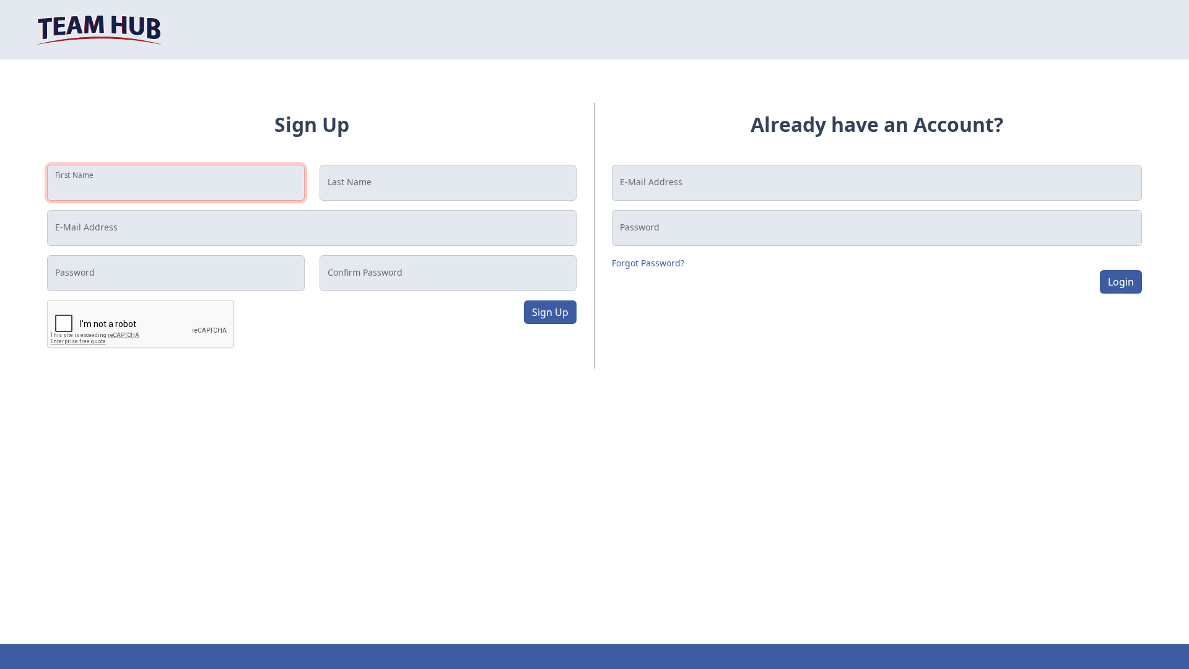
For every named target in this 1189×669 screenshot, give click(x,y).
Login (1121, 282)
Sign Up (550, 312)
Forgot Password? (648, 263)
